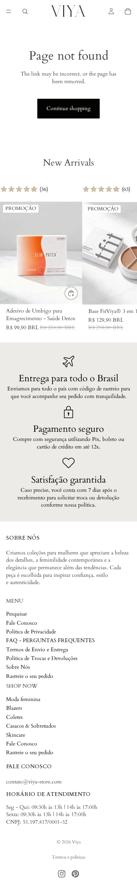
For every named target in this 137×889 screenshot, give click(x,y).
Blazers (14, 708)
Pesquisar (16, 614)
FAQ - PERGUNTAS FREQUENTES (50, 640)
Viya (76, 842)
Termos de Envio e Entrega (37, 649)
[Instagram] (61, 873)
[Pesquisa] (25, 11)
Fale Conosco (21, 623)
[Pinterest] (75, 873)
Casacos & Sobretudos (31, 726)
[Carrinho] (127, 11)
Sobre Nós (18, 667)
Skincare (15, 735)
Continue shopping (68, 108)
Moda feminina (23, 699)
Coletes (14, 717)
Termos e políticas (68, 857)
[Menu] (9, 11)
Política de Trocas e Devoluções (42, 658)
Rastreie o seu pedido (29, 676)
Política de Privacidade (31, 631)
